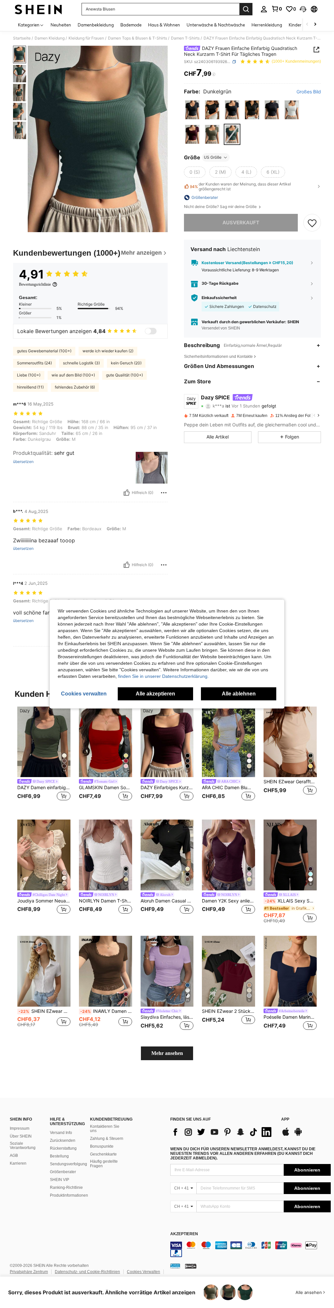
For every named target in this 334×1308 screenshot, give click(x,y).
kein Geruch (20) (126, 362)
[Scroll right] (315, 24)
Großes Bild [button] (308, 91)
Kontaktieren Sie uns (104, 1128)
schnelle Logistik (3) (81, 362)
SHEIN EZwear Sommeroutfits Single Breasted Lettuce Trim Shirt (44, 1011)
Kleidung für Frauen (86, 38)
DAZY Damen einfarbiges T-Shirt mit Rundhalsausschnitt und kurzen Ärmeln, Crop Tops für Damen (43, 787)
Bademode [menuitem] (131, 24)
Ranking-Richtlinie (66, 1187)
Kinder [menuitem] (295, 24)
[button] (303, 9)
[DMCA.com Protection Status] (190, 1265)
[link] (276, 9)
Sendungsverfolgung (68, 1164)
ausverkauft (240, 222)
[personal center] (264, 9)
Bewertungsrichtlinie (35, 284)
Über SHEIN (21, 1136)
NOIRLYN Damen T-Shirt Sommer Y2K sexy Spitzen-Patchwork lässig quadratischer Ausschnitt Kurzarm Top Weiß (105, 900)
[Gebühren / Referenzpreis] (214, 74)
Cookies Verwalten (143, 1271)
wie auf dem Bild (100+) (73, 375)
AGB (14, 1155)
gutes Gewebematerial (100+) (44, 350)
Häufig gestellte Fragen (104, 1163)
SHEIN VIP (59, 1179)
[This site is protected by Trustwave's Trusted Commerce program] (175, 1265)
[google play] (298, 1135)
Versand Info (61, 1132)
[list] (222, 1132)
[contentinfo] (250, 1249)
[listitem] (44, 758)
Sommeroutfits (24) (34, 362)
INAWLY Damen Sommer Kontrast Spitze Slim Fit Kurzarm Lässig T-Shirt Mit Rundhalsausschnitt (106, 1011)
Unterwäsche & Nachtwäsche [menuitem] (216, 24)
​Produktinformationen (69, 1195)
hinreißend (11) (30, 387)
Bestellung (59, 1156)
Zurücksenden (62, 1140)
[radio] (192, 109)
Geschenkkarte (103, 1154)
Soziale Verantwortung (23, 1145)
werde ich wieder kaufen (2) (108, 350)
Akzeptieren (184, 1234)
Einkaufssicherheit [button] (219, 297)
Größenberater (63, 1172)
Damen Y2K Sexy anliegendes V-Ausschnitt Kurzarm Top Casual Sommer (228, 900)
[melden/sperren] (164, 493)
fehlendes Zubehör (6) (75, 387)
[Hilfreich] (126, 493)
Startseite (22, 38)
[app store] (285, 1135)
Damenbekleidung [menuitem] (96, 24)
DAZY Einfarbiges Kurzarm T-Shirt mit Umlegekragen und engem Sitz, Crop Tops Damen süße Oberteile (167, 787)
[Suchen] (245, 9)
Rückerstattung (63, 1148)
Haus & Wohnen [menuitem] (164, 24)
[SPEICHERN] (312, 222)
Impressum (19, 1128)
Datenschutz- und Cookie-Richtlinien (87, 1271)
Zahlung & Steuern (106, 1138)
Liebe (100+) (28, 375)
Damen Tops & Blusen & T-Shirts (137, 38)
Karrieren (18, 1163)
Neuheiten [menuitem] (61, 24)
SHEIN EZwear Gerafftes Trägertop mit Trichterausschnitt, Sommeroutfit (290, 781)
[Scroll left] (307, 24)
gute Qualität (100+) (124, 375)
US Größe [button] (212, 157)
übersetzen (23, 461)
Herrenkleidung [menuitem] (266, 24)
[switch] (151, 331)
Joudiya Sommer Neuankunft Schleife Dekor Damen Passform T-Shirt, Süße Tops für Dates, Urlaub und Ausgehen (43, 900)
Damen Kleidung (50, 38)
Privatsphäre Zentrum (29, 1271)
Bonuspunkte (102, 1146)
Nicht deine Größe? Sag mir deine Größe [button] (221, 206)
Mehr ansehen (167, 1053)
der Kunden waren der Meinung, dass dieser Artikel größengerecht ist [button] (240, 186)
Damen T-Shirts (185, 38)
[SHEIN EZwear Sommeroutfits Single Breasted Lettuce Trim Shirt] (43, 971)
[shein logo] (38, 9)
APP (285, 1119)
